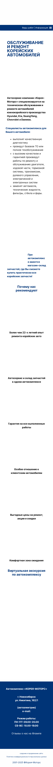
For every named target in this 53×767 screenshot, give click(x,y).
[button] (35, 28)
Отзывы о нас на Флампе (26, 733)
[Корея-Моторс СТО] (26, 12)
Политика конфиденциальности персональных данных (27, 757)
